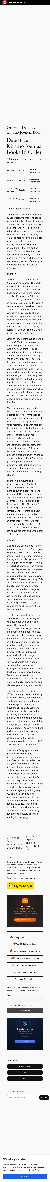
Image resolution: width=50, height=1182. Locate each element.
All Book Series (25, 1066)
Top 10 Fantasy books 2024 (25, 972)
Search (44, 1098)
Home (25, 1078)
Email (9, 995)
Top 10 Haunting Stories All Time (26, 951)
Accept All (25, 1176)
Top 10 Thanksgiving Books (27, 958)
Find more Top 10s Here (25, 979)
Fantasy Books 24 (17, 2)
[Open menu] (42, 2)
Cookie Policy (34, 1170)
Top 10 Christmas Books (27, 965)
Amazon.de (34, 169)
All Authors (25, 1072)
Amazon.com (34, 172)
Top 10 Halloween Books (26, 944)
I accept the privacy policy (21, 1005)
